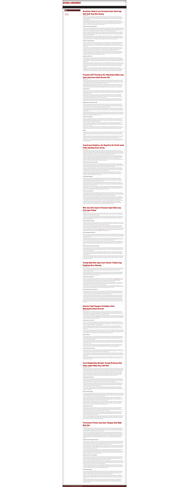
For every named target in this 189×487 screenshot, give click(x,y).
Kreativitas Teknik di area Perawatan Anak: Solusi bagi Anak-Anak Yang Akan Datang (102, 12)
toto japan (97, 316)
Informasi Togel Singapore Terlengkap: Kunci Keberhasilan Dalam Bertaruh (98, 307)
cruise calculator (72, 2)
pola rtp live (120, 94)
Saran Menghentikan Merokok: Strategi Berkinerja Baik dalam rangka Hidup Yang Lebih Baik (102, 364)
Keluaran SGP (116, 279)
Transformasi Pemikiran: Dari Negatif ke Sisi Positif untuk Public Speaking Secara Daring (103, 146)
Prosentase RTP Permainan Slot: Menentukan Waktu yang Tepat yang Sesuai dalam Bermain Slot (103, 76)
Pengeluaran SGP (101, 229)
